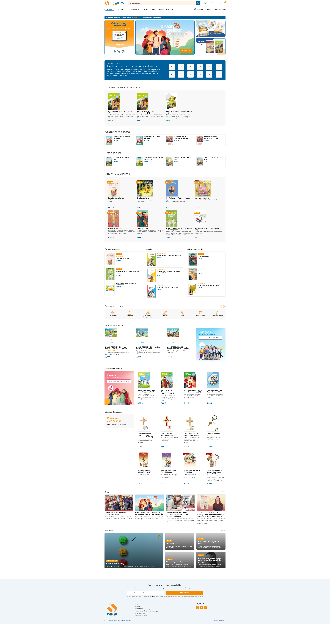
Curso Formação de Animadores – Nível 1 (181, 137)
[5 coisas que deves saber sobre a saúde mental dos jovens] (211, 560)
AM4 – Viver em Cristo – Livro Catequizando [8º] (193, 391)
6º (218, 67)
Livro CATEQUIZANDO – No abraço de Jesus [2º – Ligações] (148, 348)
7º (171, 74)
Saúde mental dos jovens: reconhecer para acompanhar (179, 229)
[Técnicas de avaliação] (133, 550)
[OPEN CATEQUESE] (125, 9)
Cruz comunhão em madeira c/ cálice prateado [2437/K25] (145, 435)
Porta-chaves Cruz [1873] (214, 434)
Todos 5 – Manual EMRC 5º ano (182, 158)
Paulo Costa (201, 283)
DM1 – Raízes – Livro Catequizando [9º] (214, 391)
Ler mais (223, 491)
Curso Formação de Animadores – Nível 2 (211, 137)
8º (181, 74)
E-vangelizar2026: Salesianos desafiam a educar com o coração (149, 513)
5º (209, 67)
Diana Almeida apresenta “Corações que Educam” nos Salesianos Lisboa (177, 514)
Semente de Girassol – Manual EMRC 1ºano (153, 158)
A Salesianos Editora (140, 603)
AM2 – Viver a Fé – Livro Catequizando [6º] (145, 112)
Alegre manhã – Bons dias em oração (169, 255)
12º (219, 74)
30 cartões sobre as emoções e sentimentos (126, 284)
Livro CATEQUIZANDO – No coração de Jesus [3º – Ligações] (178, 348)
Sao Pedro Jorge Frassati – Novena (178, 198)
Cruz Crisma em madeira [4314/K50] (168, 434)
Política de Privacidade (141, 615)
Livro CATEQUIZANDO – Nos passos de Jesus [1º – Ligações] (116, 348)
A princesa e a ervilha (202, 198)
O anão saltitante (143, 198)
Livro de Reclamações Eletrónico (143, 610)
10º (200, 74)
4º (200, 67)
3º (190, 67)
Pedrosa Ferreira (161, 253)
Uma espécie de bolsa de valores (208, 285)
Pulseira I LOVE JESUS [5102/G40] (192, 471)
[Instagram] (205, 607)
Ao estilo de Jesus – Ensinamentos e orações (208, 229)
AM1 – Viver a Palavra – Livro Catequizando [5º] (146, 391)
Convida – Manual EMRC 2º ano (122, 158)
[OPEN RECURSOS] (149, 9)
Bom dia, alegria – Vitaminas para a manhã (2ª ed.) (168, 272)
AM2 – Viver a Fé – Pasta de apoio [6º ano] (179, 112)
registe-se (137, 18)
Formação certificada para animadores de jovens (115, 513)
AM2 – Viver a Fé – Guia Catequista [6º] (120, 112)
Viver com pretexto (115, 228)
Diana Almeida (119, 256)
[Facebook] (197, 607)
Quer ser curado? (203, 271)
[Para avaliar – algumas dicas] (211, 541)
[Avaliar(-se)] (179, 541)
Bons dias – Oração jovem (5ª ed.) (167, 287)
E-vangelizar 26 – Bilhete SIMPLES (122, 137)
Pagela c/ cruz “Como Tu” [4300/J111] (168, 471)
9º (190, 74)
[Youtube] (201, 607)
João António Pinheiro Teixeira (206, 269)
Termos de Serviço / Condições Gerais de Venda (147, 611)
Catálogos (138, 605)
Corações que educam (116, 198)
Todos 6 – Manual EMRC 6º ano (213, 158)
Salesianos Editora (110, 350)
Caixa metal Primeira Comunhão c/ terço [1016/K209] (214, 472)
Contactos (138, 606)
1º (171, 67)
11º (209, 74)
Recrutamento (139, 608)
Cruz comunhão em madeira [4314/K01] (191, 434)
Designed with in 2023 (220, 620)
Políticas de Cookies (140, 613)
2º (181, 67)
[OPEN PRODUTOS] (113, 9)
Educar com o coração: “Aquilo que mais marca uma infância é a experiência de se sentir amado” (210, 514)
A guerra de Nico (143, 228)
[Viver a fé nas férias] (179, 560)
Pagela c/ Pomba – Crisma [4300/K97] (144, 471)
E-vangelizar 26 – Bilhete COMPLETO (152, 137)
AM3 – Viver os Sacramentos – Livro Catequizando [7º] (168, 392)
